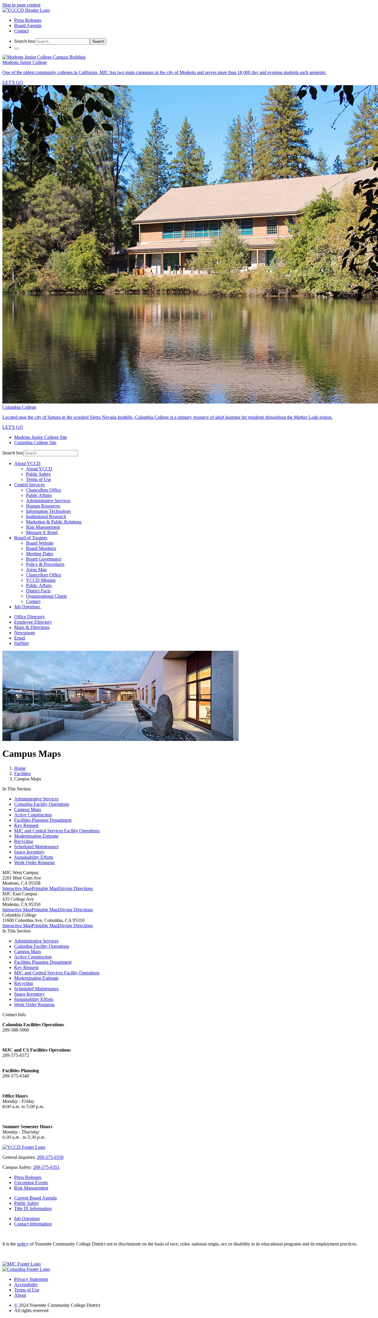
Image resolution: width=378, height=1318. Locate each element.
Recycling (23, 841)
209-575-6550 (50, 1157)
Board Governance (43, 558)
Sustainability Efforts (33, 857)
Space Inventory (29, 851)
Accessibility (26, 1284)
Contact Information (33, 1223)
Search (98, 41)
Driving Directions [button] (75, 888)
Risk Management (43, 527)
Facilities (22, 773)
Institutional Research (46, 516)
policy (23, 1243)
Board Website (39, 543)
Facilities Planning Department (42, 820)
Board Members (41, 548)
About (20, 1295)
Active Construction (33, 814)
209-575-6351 (46, 1167)
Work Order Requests (34, 862)
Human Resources (43, 505)
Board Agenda (27, 25)
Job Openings (27, 606)
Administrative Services (48, 500)
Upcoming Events (31, 1182)
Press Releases (27, 20)
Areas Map (36, 569)
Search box (24, 41)
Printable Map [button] (45, 888)
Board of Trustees (30, 537)
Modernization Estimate (36, 835)
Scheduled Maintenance (36, 846)
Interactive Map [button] (17, 888)
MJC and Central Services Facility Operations (57, 830)
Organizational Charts (46, 596)
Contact (21, 30)
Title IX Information (33, 1208)
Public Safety (38, 474)
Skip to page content (21, 4)
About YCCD (27, 463)
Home (20, 768)
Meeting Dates (39, 553)
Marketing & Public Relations (54, 521)
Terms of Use (38, 479)
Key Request (26, 825)
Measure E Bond (42, 532)
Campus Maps (27, 809)
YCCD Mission (41, 580)
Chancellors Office (43, 489)
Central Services (29, 484)
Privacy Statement (31, 1279)
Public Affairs (39, 495)
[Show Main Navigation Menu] (16, 49)
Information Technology (48, 511)
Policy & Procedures (45, 564)
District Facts (38, 590)
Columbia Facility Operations (41, 804)
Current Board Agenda (35, 1197)
